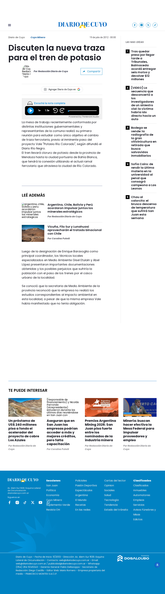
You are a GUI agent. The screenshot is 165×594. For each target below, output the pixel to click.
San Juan (52, 485)
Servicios (138, 505)
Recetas (80, 505)
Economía (52, 495)
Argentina (81, 495)
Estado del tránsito (116, 510)
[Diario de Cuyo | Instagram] (141, 25)
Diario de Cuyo (16, 37)
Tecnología (111, 500)
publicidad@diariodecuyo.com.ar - (68, 563)
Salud (107, 495)
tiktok (25, 502)
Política (51, 490)
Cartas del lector (115, 480)
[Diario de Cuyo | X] (148, 25)
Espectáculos (83, 490)
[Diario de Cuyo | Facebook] (135, 25)
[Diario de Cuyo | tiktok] (155, 25)
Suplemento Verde (58, 505)
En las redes (82, 510)
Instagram (17, 502)
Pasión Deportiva (86, 485)
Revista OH (53, 510)
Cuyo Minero (38, 37)
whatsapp (48, 502)
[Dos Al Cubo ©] (133, 561)
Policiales (81, 480)
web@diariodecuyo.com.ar (74, 560)
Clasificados (140, 485)
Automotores (141, 495)
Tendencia (111, 505)
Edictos (137, 519)
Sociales (109, 490)
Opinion (109, 485)
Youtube (40, 502)
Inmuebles (139, 490)
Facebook (9, 502)
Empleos (138, 500)
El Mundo (81, 500)
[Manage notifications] (157, 564)
